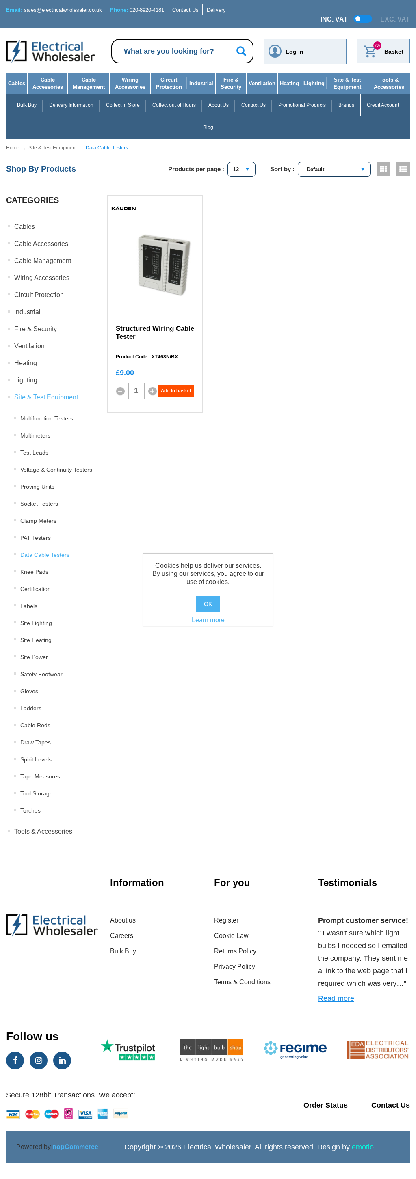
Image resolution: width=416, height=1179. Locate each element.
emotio (363, 1147)
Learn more (208, 619)
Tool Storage (36, 793)
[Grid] (383, 169)
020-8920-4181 (137, 10)
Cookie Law (231, 935)
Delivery (216, 10)
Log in (294, 51)
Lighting (314, 83)
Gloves (29, 691)
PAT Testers (35, 538)
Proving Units (37, 486)
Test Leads (34, 452)
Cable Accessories (47, 83)
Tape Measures (40, 776)
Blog (208, 127)
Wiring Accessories (130, 83)
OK (208, 604)
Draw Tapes (35, 742)
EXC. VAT (395, 19)
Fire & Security (231, 83)
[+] (152, 391)
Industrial (201, 83)
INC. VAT (334, 19)
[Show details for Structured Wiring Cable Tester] (163, 265)
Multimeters (35, 435)
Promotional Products (302, 105)
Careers (121, 935)
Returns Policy (235, 951)
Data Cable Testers (44, 555)
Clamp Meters (38, 520)
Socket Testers (39, 503)
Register (226, 920)
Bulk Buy (27, 105)
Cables (16, 83)
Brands (346, 105)
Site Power (34, 657)
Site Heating (36, 640)
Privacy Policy (234, 966)
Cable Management (89, 83)
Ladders (30, 708)
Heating (289, 83)
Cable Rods (35, 725)
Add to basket (176, 391)
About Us (218, 105)
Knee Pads (34, 572)
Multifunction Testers (46, 418)
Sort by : (282, 169)
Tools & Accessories (389, 83)
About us (123, 920)
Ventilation (262, 83)
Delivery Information (71, 105)
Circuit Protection (169, 83)
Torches (30, 810)
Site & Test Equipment (347, 83)
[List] (403, 169)
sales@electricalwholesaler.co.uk (54, 10)
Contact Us (185, 10)
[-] (120, 391)
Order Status (325, 1105)
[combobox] (242, 169)
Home (13, 148)
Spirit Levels (36, 759)
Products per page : (196, 169)
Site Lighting (36, 623)
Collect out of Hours (174, 105)
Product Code (131, 357)
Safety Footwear (41, 674)
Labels (28, 606)
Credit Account (383, 105)
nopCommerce (75, 1146)
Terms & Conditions (242, 982)
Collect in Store (123, 105)
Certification (35, 589)
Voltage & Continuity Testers (56, 469)
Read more (336, 998)
